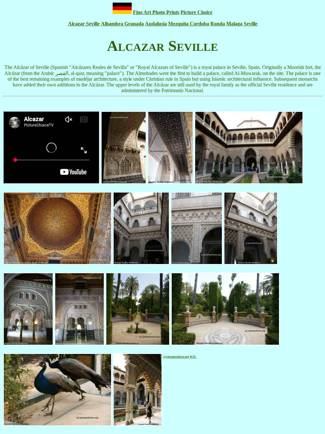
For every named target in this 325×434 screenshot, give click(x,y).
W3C (193, 356)
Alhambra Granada (122, 23)
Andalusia (156, 23)
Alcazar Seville (84, 23)
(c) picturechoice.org (176, 356)
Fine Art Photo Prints (156, 12)
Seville (250, 23)
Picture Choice (196, 12)
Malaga (234, 23)
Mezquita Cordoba (188, 23)
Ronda (217, 23)
